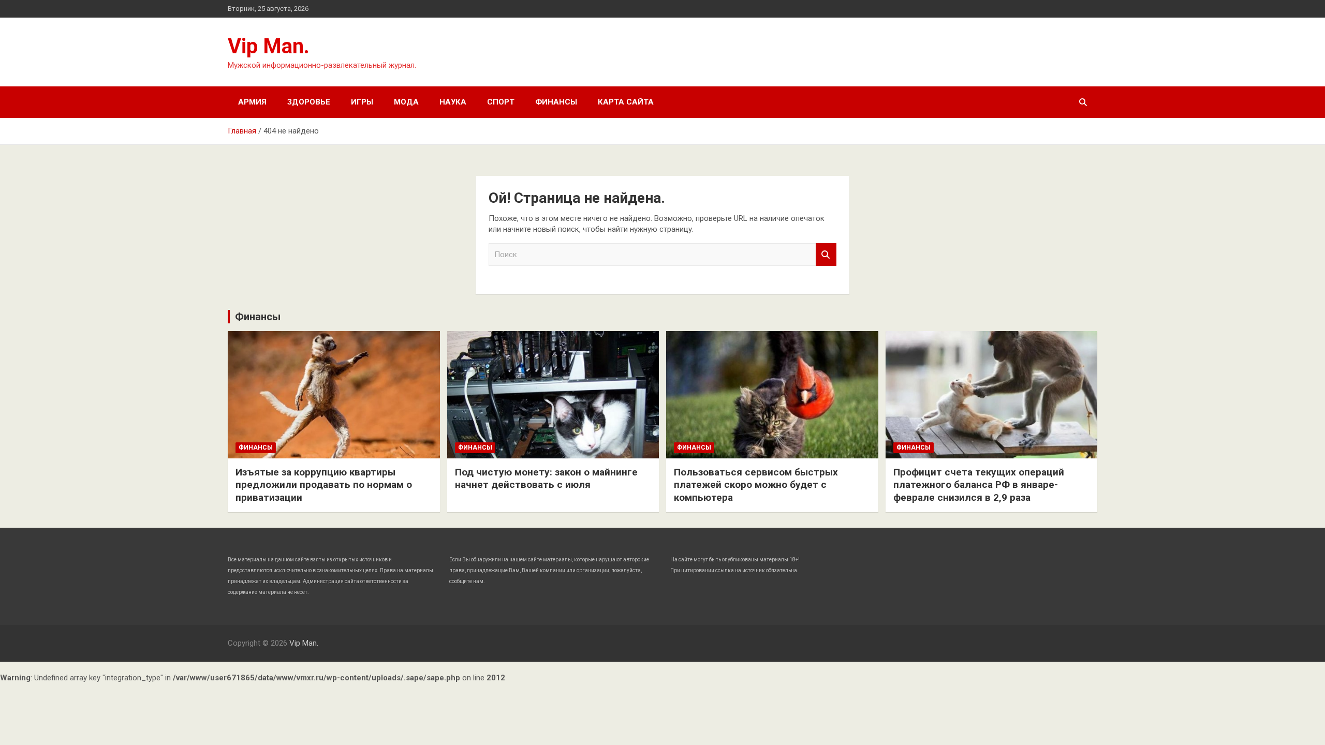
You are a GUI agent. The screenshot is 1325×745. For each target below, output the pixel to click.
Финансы (556, 102)
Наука (452, 102)
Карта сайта (626, 102)
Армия (252, 102)
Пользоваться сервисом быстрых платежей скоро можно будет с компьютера (756, 484)
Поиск (826, 254)
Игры (362, 102)
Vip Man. (269, 46)
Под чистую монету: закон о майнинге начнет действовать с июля (546, 478)
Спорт (500, 102)
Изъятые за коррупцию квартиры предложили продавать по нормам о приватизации (323, 484)
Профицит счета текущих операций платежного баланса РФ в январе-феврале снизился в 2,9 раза (978, 484)
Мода (406, 102)
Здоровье (308, 102)
